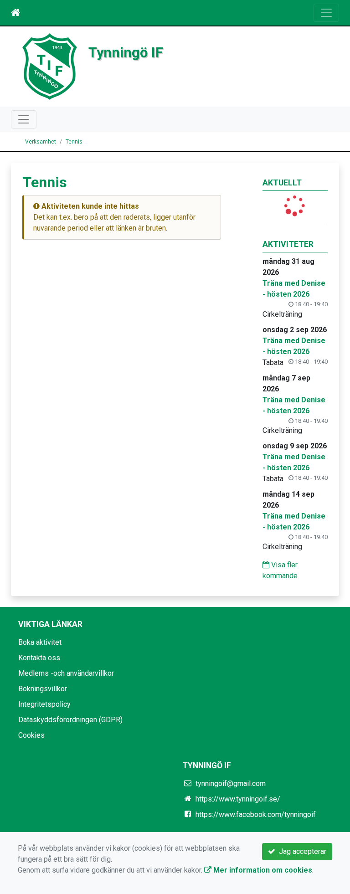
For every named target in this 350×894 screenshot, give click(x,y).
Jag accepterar (300, 851)
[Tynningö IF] (49, 66)
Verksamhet (40, 142)
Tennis (74, 142)
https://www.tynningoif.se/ (238, 799)
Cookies (31, 735)
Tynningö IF (125, 52)
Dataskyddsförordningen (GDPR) (70, 719)
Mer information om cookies (261, 870)
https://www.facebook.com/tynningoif (256, 814)
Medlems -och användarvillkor (66, 673)
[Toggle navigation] (326, 13)
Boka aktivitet (40, 642)
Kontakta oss (39, 657)
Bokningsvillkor (42, 688)
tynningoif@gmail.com (231, 783)
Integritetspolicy (44, 704)
